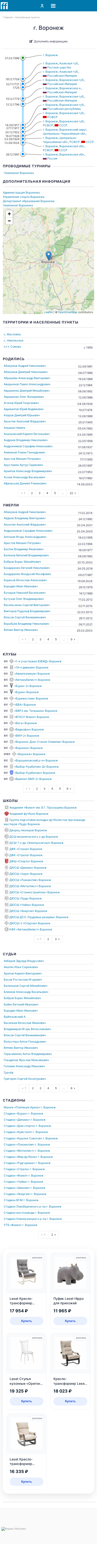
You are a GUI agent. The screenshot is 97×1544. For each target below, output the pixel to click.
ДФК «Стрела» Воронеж (26, 855)
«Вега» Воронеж (25, 723)
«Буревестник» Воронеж (31, 698)
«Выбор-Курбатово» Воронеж (34, 772)
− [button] (9, 221)
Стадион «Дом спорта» (19, 1126)
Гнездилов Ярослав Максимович (26, 1060)
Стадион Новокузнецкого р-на (25, 1219)
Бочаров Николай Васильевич (24, 592)
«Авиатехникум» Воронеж (32, 673)
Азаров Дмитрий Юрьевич (22, 415)
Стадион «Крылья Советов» (23, 1138)
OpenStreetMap (67, 312)
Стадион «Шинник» (17, 1188)
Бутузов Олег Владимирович (24, 599)
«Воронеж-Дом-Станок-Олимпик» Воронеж (44, 741)
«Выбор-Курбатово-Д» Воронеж (36, 766)
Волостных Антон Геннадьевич (25, 1041)
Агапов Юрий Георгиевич (21, 403)
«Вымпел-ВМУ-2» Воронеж (33, 779)
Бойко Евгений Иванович (21, 1004)
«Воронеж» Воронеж (28, 748)
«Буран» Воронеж (26, 692)
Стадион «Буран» (16, 1113)
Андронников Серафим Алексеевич (28, 446)
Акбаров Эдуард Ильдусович (24, 961)
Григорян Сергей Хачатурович (25, 1078)
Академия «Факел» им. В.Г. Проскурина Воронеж (43, 807)
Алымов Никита (14, 427)
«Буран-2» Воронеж (28, 686)
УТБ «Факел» (13, 1225)
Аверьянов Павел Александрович (27, 384)
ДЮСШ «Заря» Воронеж (26, 874)
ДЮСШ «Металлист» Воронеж (30, 886)
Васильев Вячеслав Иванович (25, 1023)
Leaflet (48, 312)
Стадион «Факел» (16, 1175)
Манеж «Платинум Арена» (22, 1107)
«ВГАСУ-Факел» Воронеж (31, 717)
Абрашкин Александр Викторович (27, 378)
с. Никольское (13, 340)
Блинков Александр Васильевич (26, 992)
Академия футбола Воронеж (28, 813)
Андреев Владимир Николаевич (26, 440)
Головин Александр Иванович (24, 1066)
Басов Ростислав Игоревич (23, 979)
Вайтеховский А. (15, 1016)
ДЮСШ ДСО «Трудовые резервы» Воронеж (39, 917)
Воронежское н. (70, 88)
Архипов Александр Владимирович (28, 471)
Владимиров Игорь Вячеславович (27, 1029)
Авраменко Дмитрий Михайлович (27, 390)
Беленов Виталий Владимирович (26, 555)
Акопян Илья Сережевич (21, 967)
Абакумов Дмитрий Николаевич (26, 372)
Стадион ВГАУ (13, 1200)
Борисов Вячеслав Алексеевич (25, 580)
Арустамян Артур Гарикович (23, 465)
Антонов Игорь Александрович (25, 537)
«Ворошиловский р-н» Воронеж (36, 760)
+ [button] (9, 214)
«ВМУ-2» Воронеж (26, 735)
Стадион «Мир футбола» (20, 1157)
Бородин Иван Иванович (21, 586)
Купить (26, 1321)
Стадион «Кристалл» (18, 1132)
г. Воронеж (50, 55)
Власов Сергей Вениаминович (25, 617)
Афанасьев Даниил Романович (25, 483)
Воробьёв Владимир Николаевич (26, 623)
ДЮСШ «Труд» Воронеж (25, 898)
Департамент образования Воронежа (29, 201)
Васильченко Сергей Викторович (27, 605)
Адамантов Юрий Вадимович (24, 409)
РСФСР (48, 125)
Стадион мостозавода (19, 1212)
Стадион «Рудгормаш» (19, 1163)
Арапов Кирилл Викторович (23, 973)
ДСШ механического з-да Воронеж (33, 836)
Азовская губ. (68, 63)
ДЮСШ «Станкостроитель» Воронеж (34, 892)
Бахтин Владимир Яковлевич (24, 549)
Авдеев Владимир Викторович (24, 518)
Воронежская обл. (72, 146)
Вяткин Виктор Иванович (21, 630)
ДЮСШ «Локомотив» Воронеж (30, 880)
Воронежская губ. (71, 80)
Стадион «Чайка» (16, 1181)
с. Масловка (12, 334)
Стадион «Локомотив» (19, 1144)
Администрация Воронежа (21, 192)
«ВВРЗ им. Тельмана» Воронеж (35, 710)
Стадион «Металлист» (19, 1150)
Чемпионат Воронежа (19, 173)
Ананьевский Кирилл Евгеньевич (27, 434)
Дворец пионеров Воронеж (28, 830)
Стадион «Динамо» (17, 1119)
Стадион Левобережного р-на (25, 1206)
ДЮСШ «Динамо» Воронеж (28, 867)
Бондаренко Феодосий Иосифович (27, 574)
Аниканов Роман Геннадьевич (24, 452)
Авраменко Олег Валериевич (24, 396)
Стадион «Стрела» (16, 1169)
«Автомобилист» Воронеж (32, 679)
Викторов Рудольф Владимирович (27, 611)
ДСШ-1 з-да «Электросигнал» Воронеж (36, 843)
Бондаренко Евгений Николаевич (27, 568)
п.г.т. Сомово (12, 346)
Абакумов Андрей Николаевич (25, 365)
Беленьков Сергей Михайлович (25, 985)
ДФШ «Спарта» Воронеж (26, 861)
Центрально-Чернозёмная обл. (64, 133)
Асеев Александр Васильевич (24, 477)
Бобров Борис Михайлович (22, 561)
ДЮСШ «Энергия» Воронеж (28, 911)
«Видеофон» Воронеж (29, 729)
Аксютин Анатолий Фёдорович (25, 421)
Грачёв (8, 1072)
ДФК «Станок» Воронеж (25, 849)
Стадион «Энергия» (17, 1194)
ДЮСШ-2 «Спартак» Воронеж (29, 923)
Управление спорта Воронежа (23, 197)
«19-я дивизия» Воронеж (31, 667)
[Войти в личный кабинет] (42, 5)
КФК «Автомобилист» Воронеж (30, 929)
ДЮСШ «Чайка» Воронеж (26, 905)
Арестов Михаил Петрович (22, 458)
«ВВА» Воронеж (25, 704)
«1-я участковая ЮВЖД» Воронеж (38, 661)
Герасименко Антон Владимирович (28, 1054)
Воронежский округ (72, 129)
